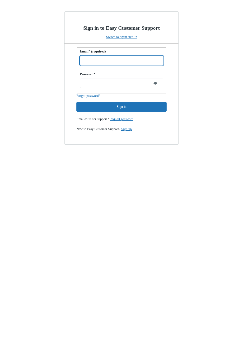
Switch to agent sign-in (121, 37)
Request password (121, 119)
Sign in (121, 107)
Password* (87, 74)
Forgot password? (88, 96)
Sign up (126, 129)
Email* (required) (93, 51)
